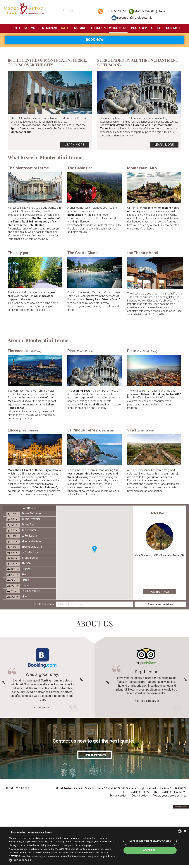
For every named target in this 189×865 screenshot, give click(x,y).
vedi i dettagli (159, 591)
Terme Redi (23, 524)
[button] (94, 549)
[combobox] (180, 831)
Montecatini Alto (26, 541)
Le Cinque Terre (25, 591)
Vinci (19, 596)
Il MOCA (21, 563)
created (178, 807)
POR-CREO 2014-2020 (16, 788)
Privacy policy (118, 795)
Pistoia (20, 579)
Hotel (16, 28)
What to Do (118, 28)
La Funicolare (24, 535)
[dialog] (94, 846)
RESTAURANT (48, 28)
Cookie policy (140, 795)
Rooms (29, 28)
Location (98, 28)
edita (185, 807)
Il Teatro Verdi (24, 557)
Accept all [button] (150, 850)
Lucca (19, 585)
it (64, 9)
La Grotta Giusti (25, 552)
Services (80, 28)
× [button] (184, 831)
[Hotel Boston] (23, 8)
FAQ (160, 28)
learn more (74, 144)
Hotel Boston (29, 508)
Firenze (20, 568)
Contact (173, 28)
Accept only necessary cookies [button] (150, 841)
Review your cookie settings (169, 795)
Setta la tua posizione (160, 604)
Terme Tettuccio (26, 513)
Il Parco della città (26, 546)
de (71, 9)
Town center (23, 530)
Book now (94, 40)
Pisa (19, 574)
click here (109, 856)
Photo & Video (142, 28)
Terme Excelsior (25, 519)
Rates (66, 28)
